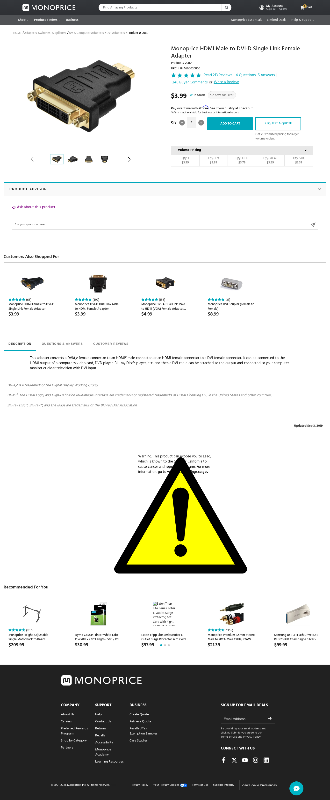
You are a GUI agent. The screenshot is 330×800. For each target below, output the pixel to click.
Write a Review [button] (226, 82)
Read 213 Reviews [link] (218, 75)
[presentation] (20, 344)
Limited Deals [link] (276, 20)
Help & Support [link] (302, 20)
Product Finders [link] (46, 20)
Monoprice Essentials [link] (246, 20)
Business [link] (72, 20)
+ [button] (201, 122)
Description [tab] (19, 343)
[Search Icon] (226, 7)
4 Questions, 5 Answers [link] (255, 75)
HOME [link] (17, 33)
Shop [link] (22, 20)
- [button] (182, 122)
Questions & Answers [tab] (62, 343)
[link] (49, 8)
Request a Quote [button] (278, 123)
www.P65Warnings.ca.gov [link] (187, 472)
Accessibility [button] (104, 742)
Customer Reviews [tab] (111, 343)
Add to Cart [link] (230, 123)
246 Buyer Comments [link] (190, 83)
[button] (273, 7)
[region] (165, 217)
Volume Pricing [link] (189, 150)
